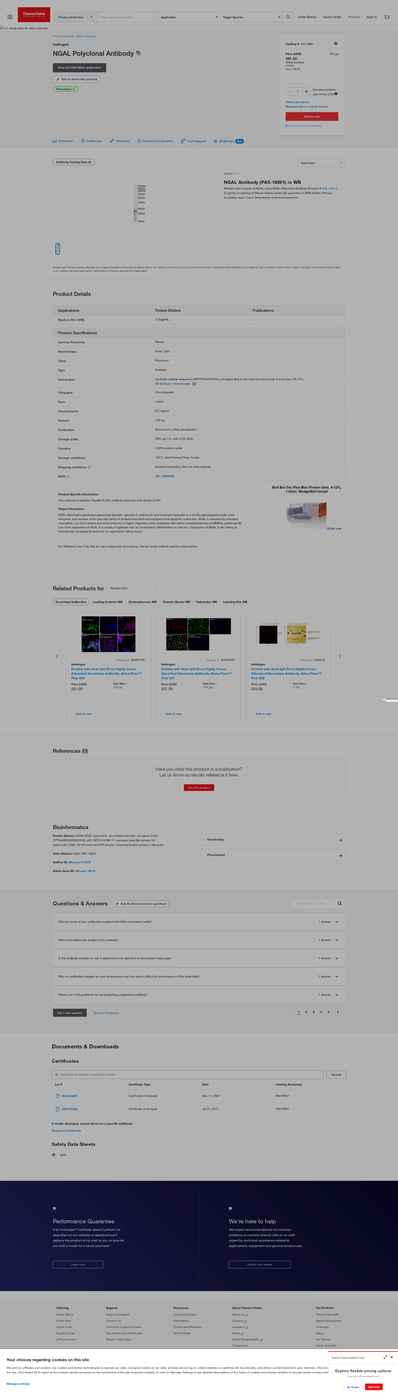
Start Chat (373, 1387)
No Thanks (353, 1387)
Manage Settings (18, 1384)
